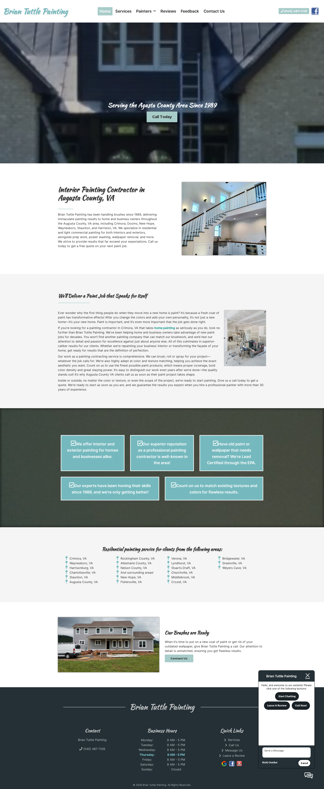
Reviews (168, 11)
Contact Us (214, 11)
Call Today (162, 117)
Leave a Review (234, 755)
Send (304, 763)
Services (123, 11)
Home (105, 11)
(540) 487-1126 (295, 11)
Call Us (234, 745)
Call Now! (301, 705)
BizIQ (265, 762)
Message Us (233, 750)
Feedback (190, 11)
